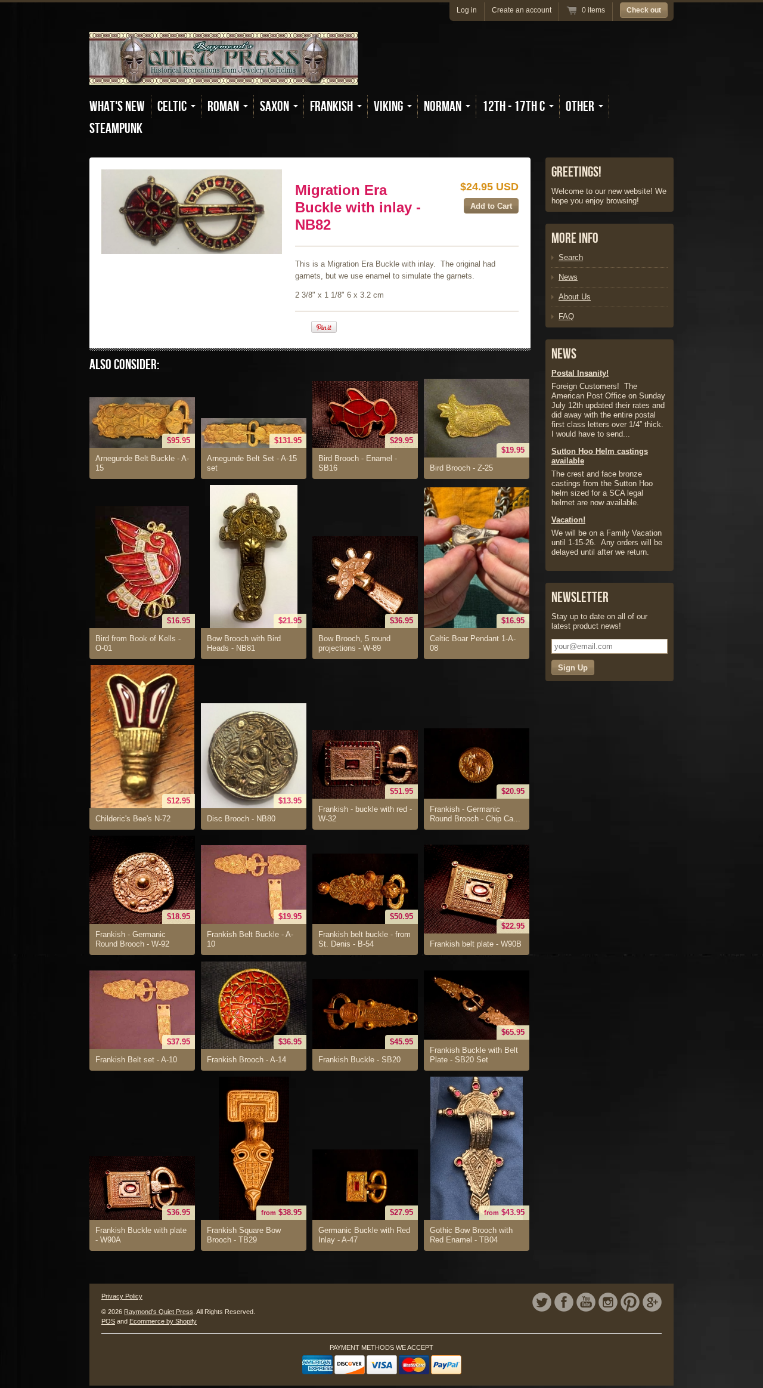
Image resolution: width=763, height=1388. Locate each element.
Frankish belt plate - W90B (476, 943)
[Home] (223, 76)
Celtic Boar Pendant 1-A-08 (473, 643)
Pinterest (630, 1302)
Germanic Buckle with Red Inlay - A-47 (364, 1235)
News (568, 277)
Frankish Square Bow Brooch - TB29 (244, 1235)
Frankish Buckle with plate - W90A (141, 1235)
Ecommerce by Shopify (163, 1321)
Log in (467, 10)
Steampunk (115, 128)
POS (108, 1321)
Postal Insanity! (580, 373)
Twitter (541, 1302)
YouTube (585, 1302)
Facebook (563, 1302)
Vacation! (568, 519)
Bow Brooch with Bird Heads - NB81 (244, 643)
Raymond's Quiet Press (158, 1311)
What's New (117, 106)
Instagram (608, 1302)
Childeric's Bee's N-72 (132, 818)
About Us (575, 296)
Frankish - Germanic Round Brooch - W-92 (132, 939)
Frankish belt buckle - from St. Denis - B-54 (364, 939)
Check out (643, 10)
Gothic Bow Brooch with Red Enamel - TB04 (471, 1235)
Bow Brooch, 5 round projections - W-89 (354, 643)
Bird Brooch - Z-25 (461, 467)
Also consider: (124, 364)
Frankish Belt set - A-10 (136, 1059)
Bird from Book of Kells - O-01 (138, 643)
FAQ (566, 316)
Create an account (521, 10)
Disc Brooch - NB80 (241, 818)
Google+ (652, 1302)
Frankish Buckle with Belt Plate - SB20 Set (474, 1055)
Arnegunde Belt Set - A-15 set (252, 463)
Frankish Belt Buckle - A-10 (250, 939)
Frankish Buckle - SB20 (359, 1059)
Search (571, 257)
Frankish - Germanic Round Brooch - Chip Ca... (475, 814)
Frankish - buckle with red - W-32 (365, 814)
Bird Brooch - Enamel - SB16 (357, 463)
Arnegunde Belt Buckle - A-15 (142, 463)
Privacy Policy (121, 1296)
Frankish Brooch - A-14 (246, 1059)
